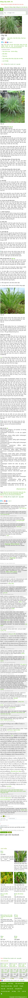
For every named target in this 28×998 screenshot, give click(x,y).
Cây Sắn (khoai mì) (19, 897)
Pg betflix (9, 786)
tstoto (1, 725)
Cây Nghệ (17, 939)
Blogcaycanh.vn (22, 997)
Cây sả (6, 44)
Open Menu (1, 9)
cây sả (11, 126)
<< (1, 816)
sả (7, 428)
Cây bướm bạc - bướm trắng (9, 51)
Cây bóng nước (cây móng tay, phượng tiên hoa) (7, 921)
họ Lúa (5, 47)
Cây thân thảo (16, 38)
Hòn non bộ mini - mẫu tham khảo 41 (23, 971)
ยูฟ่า (12, 735)
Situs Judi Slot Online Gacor (15, 790)
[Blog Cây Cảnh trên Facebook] (8, 42)
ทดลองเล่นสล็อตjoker (5, 797)
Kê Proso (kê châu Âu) (20, 863)
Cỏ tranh (3, 854)
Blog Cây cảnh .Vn (6, 1)
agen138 (2, 791)
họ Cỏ (9, 47)
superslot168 (12, 707)
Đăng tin (18, 7)
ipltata (22, 653)
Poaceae (13, 47)
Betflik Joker (24, 810)
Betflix (20, 601)
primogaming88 (20, 520)
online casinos (4, 720)
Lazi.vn (10, 42)
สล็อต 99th (11, 583)
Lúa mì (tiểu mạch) (6, 897)
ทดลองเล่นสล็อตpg (5, 799)
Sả (1, 357)
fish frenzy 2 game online (13, 730)
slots (8, 535)
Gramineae (19, 47)
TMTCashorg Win (4, 514)
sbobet (2, 790)
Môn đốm (4, 53)
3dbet (11, 791)
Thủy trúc (4, 56)
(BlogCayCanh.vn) (21, 489)
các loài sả (14, 44)
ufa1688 (15, 698)
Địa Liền (3, 939)
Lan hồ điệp (5, 61)
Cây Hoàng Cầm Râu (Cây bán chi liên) (12, 58)
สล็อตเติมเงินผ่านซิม (15, 771)
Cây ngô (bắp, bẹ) (19, 885)
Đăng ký (6, 7)
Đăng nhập (12, 7)
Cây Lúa (3, 885)
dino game (23, 664)
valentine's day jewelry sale (18, 712)
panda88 (7, 791)
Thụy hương (17, 918)
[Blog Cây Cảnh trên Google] (5, 42)
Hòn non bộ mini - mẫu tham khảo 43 (5, 971)
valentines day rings (5, 714)
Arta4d (2, 689)
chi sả (9, 44)
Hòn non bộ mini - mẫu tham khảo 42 (14, 971)
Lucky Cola (3, 630)
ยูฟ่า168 (5, 592)
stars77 (6, 790)
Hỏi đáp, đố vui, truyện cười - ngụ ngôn (10, 64)
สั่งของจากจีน (12, 634)
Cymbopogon (18, 46)
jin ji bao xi (10, 720)
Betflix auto (7, 620)
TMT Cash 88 (22, 508)
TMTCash (18, 526)
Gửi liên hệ (24, 7)
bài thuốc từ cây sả (9, 46)
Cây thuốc (9, 38)
